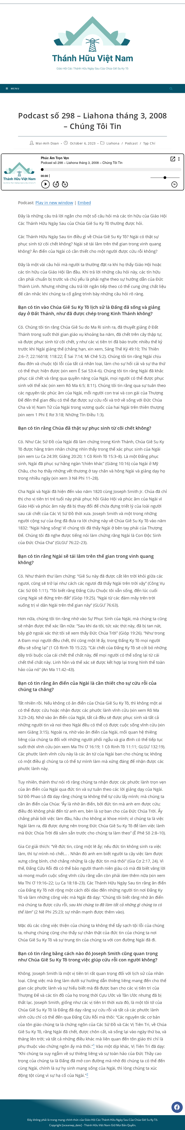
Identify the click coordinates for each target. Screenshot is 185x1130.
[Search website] (171, 88)
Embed (84, 202)
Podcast (131, 143)
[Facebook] (177, 1107)
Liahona (112, 143)
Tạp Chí (149, 143)
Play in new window (54, 202)
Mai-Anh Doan (47, 143)
